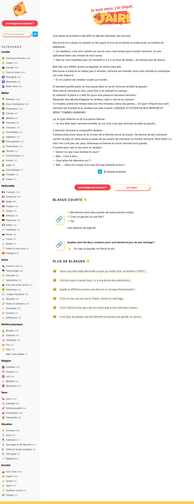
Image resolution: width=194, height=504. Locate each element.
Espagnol (10, 253)
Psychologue (12, 169)
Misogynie (11, 77)
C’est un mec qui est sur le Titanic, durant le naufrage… (92, 298)
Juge (8, 165)
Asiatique (11, 229)
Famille (10, 67)
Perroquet (11, 454)
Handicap (11, 340)
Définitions (11, 317)
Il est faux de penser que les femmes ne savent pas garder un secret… (101, 316)
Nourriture (11, 289)
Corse (9, 239)
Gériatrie (10, 335)
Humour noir (12, 266)
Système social (14, 490)
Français (11, 192)
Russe (9, 234)
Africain (10, 215)
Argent (10, 476)
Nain (8, 349)
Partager (132, 187)
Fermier (10, 151)
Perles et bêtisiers (15, 303)
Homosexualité (14, 408)
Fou (8, 344)
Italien (9, 225)
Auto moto (12, 471)
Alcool (9, 481)
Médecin (11, 99)
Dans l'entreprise (15, 104)
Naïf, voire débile (16, 354)
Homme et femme (114, 171)
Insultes (10, 313)
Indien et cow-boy (15, 248)
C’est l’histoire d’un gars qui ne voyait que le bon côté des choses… (99, 307)
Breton (9, 243)
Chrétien (11, 367)
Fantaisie (11, 439)
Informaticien (13, 141)
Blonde (10, 330)
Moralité (10, 298)
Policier (10, 113)
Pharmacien (12, 146)
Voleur (9, 179)
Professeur (12, 108)
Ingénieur (11, 136)
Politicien (10, 122)
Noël (8, 435)
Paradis (10, 371)
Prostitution (12, 412)
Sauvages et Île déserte (19, 444)
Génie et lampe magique (19, 449)
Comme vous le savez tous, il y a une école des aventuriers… (96, 280)
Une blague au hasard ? (92, 187)
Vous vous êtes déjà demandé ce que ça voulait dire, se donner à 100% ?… (104, 271)
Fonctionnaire (13, 155)
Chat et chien (13, 72)
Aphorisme (12, 280)
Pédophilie (11, 417)
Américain (11, 196)
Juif (8, 376)
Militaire (10, 118)
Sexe (9, 398)
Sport (9, 485)
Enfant (10, 63)
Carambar (11, 308)
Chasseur (11, 127)
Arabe (9, 210)
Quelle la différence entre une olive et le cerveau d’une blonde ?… (98, 289)
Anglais (10, 206)
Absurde (10, 275)
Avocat (9, 160)
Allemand (11, 220)
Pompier (10, 174)
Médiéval (10, 458)
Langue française (15, 294)
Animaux (10, 430)
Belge (9, 201)
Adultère (10, 403)
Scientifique (12, 132)
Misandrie (11, 81)
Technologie (12, 270)
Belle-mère (12, 86)
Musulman (11, 385)
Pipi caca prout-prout (17, 284)
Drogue (10, 495)
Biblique (10, 381)
